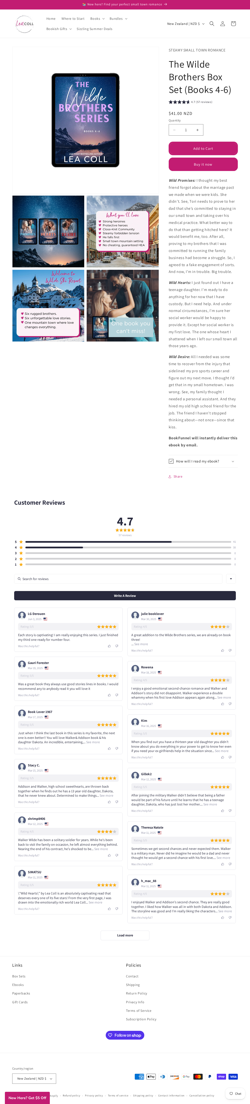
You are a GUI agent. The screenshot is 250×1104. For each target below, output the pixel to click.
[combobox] (231, 579)
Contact (132, 976)
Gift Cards (20, 1002)
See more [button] (141, 644)
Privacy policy (94, 1095)
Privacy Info (135, 1002)
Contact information (171, 1095)
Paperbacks (21, 993)
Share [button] (178, 476)
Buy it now (203, 164)
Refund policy (71, 1095)
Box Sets (19, 976)
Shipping (133, 985)
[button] (97, 18)
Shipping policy (143, 1095)
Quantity (175, 120)
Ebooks (18, 985)
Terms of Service (139, 1010)
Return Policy (136, 993)
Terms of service (118, 1095)
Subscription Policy (141, 1019)
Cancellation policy (201, 1095)
